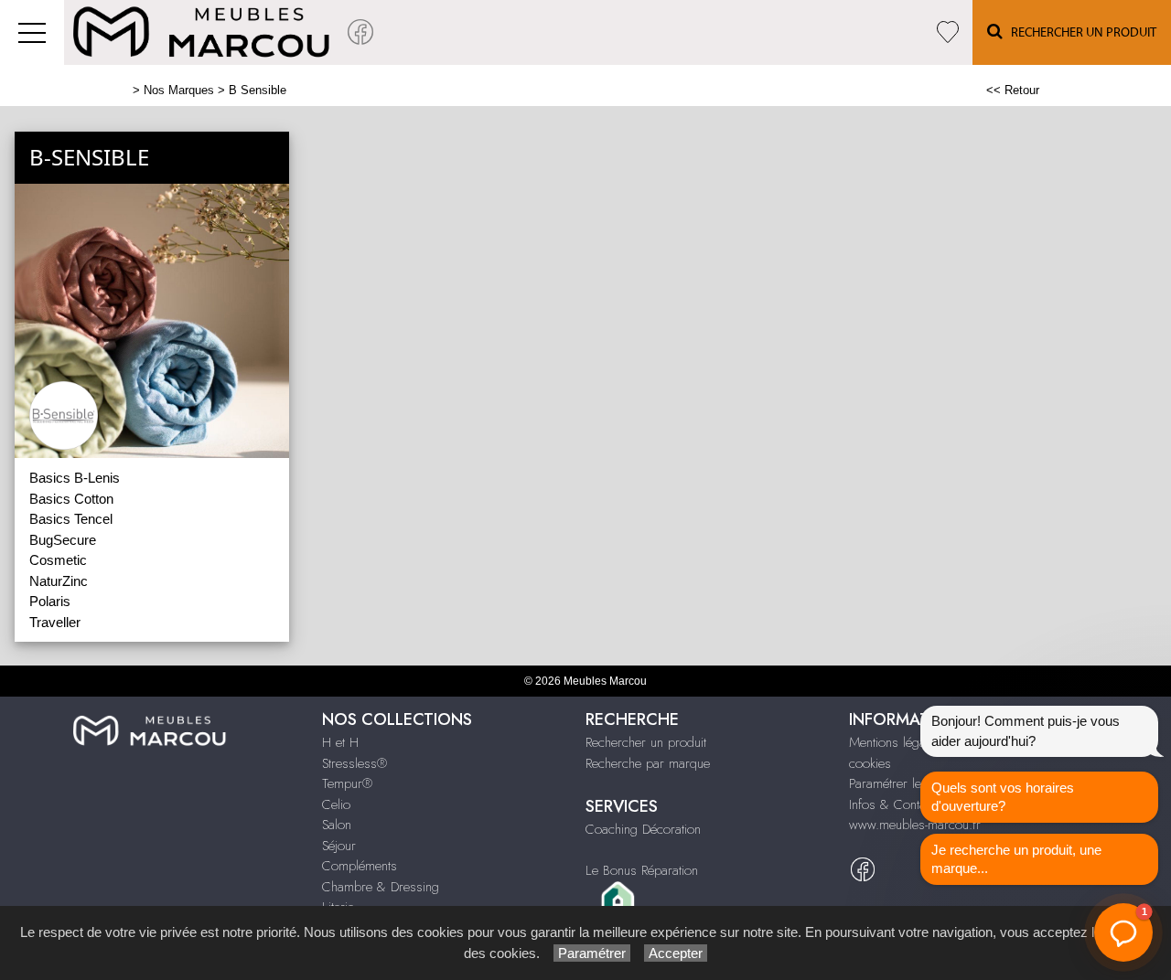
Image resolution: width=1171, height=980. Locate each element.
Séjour (339, 846)
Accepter (675, 953)
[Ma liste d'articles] (947, 32)
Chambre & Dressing (380, 887)
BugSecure (62, 540)
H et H (340, 742)
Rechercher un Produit (1079, 33)
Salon (336, 825)
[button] (1123, 932)
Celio (336, 804)
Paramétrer (591, 953)
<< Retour (1012, 90)
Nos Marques (179, 90)
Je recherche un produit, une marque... (1016, 859)
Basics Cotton (71, 498)
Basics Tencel (71, 519)
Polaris (49, 601)
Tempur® (347, 783)
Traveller (55, 622)
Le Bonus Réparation (642, 870)
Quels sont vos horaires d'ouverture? (1002, 797)
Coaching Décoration (643, 829)
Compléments (359, 866)
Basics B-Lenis (74, 477)
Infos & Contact (892, 804)
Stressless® (354, 763)
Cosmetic (58, 560)
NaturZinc (58, 581)
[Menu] (32, 32)
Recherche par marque (648, 763)
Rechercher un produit (646, 742)
